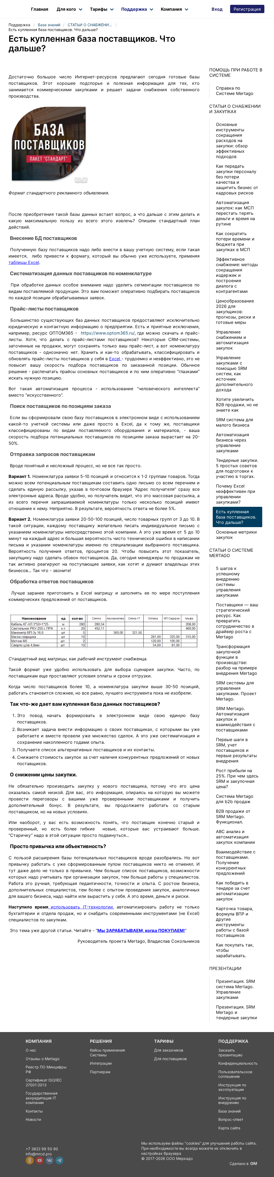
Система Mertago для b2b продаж (234, 798)
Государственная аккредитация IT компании (42, 1098)
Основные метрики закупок (236, 534)
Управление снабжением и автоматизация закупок (232, 340)
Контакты (34, 1111)
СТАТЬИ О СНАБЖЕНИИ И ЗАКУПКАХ (235, 108)
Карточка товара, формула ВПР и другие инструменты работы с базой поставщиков (234, 922)
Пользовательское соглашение (235, 1074)
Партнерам (100, 1071)
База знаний (229, 1111)
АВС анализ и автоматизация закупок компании (235, 837)
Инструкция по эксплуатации (232, 1087)
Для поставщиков (170, 1058)
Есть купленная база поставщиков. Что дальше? (236, 517)
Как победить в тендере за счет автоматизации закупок (233, 891)
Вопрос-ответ (230, 1119)
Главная (40, 9)
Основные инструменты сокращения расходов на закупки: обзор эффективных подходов (232, 140)
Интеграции (101, 1063)
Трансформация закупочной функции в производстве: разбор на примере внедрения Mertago (236, 660)
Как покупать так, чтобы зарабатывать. (235, 950)
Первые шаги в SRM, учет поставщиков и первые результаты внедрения (236, 750)
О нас (31, 1050)
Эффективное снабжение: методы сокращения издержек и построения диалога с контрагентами (237, 275)
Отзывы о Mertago (42, 1058)
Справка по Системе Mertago (234, 90)
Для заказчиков (168, 1050)
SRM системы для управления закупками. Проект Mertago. (236, 690)
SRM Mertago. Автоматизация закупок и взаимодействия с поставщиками (235, 719)
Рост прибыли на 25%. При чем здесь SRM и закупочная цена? (237, 778)
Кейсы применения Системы (107, 1052)
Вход (217, 9)
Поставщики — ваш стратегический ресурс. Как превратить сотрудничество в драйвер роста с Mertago (237, 620)
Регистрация (247, 9)
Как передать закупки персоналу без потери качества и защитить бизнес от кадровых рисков (237, 179)
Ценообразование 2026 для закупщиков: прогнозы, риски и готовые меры (235, 311)
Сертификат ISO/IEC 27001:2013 (44, 1082)
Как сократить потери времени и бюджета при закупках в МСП (235, 241)
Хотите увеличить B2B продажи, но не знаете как (237, 405)
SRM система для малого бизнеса (234, 422)
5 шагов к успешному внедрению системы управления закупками (228, 582)
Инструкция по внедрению (232, 1100)
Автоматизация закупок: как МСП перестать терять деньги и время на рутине (235, 213)
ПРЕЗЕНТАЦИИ (225, 968)
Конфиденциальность (238, 1063)
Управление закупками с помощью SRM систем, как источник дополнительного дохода (234, 373)
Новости (33, 1119)
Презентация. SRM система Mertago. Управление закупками (235, 989)
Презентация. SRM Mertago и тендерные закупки (236, 1012)
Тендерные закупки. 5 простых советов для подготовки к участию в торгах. (237, 468)
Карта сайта (229, 1128)
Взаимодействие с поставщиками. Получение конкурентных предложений (236, 862)
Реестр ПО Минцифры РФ (46, 1069)
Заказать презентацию (230, 1052)
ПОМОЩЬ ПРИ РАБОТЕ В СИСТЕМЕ (235, 72)
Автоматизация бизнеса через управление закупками (232, 442)
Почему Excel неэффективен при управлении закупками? (235, 494)
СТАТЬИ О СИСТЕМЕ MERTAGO (231, 552)
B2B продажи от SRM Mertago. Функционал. (233, 816)
